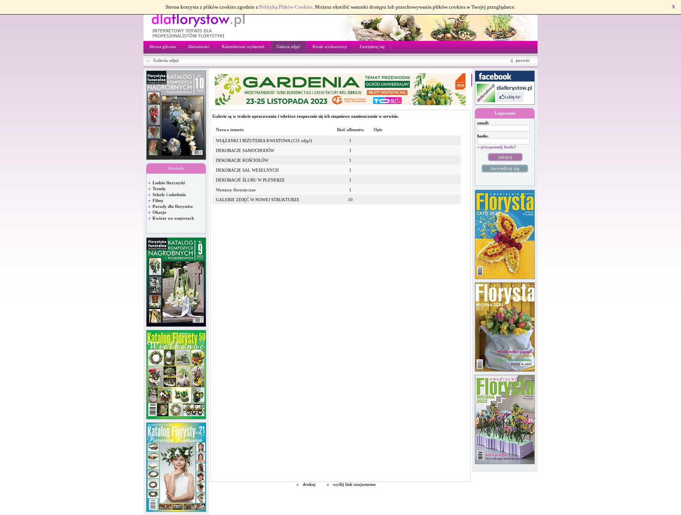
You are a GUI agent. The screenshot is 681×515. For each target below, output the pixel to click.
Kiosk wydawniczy (330, 46)
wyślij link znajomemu (354, 484)
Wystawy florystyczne (236, 189)
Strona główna (162, 46)
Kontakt (526, 491)
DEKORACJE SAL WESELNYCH (247, 170)
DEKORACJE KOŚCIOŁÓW (242, 160)
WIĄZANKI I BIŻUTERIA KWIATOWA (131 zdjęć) (264, 140)
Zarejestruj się (372, 46)
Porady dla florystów (173, 206)
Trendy (159, 188)
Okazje (159, 212)
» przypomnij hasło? (496, 146)
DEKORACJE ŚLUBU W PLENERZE (250, 180)
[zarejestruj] (504, 168)
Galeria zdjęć (288, 46)
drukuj (309, 484)
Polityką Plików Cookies (286, 7)
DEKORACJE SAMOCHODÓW (245, 150)
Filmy (158, 200)
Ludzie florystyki (169, 182)
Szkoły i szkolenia (169, 194)
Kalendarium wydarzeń (243, 46)
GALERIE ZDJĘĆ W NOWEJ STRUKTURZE (258, 199)
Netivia (314, 491)
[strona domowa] (198, 25)
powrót (523, 60)
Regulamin (504, 491)
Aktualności (199, 46)
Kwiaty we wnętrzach (173, 218)
